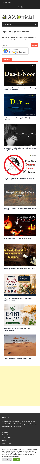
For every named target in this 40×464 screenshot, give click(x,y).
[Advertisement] (20, 386)
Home (4, 440)
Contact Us (5, 435)
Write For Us (6, 446)
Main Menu (8, 24)
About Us (5, 432)
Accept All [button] (16, 460)
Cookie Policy (6, 438)
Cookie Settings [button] (7, 460)
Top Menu (8, 2)
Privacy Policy (6, 443)
